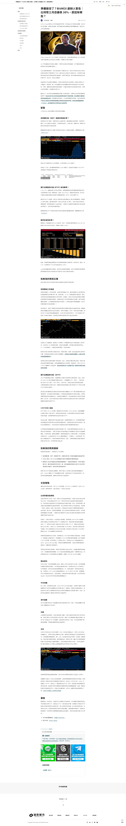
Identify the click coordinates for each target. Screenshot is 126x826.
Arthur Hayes (44, 729)
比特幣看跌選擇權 (23, 35)
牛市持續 (22, 40)
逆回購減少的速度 (23, 23)
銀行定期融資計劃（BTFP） (23, 26)
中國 (21, 45)
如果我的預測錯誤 (21, 30)
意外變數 (22, 43)
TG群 (96, 1)
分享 (109, 1)
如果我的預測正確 (21, 21)
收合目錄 (21, 8)
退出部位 (22, 38)
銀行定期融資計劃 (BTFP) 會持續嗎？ (25, 16)
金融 (79, 20)
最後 (19, 50)
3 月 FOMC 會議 (23, 28)
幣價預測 (50, 729)
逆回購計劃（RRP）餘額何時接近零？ (25, 14)
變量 (19, 11)
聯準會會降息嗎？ (23, 18)
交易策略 (20, 33)
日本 (21, 48)
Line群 (102, 1)
